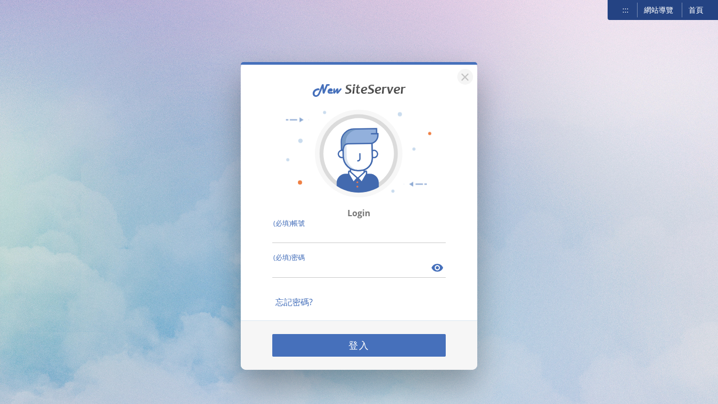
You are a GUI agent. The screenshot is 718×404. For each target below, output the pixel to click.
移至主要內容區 (34, 11)
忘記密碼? (294, 302)
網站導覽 (658, 10)
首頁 (696, 10)
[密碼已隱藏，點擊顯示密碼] (438, 269)
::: (625, 10)
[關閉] (463, 75)
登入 (359, 345)
